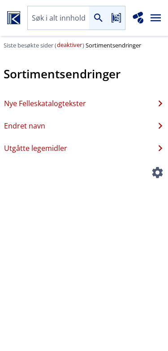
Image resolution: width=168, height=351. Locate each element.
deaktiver (69, 45)
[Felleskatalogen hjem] (13, 18)
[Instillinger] (157, 174)
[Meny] (155, 18)
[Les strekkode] (116, 18)
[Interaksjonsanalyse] (138, 18)
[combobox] (58, 18)
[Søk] (98, 18)
